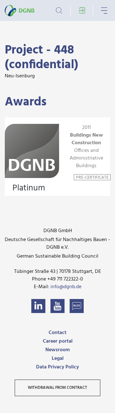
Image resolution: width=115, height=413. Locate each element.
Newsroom (57, 350)
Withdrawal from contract (57, 387)
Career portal (58, 341)
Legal (58, 358)
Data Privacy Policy (57, 367)
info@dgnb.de (65, 287)
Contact (57, 333)
